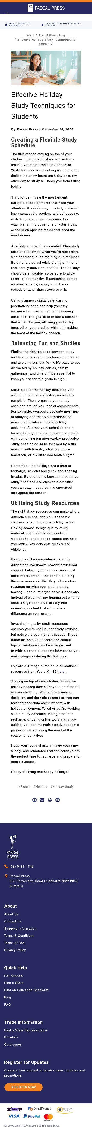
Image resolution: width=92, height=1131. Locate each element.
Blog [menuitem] (7, 997)
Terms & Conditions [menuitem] (19, 935)
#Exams (24, 786)
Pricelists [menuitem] (11, 1037)
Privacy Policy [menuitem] (15, 950)
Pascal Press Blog (51, 35)
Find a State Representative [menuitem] (26, 1030)
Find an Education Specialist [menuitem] (26, 990)
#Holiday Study (62, 786)
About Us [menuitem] (11, 914)
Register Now (23, 1087)
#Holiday (40, 786)
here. (62, 671)
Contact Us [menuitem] (12, 921)
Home (30, 35)
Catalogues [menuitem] (13, 1044)
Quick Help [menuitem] (15, 967)
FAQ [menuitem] (7, 1004)
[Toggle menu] (6, 14)
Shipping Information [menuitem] (20, 928)
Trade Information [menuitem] (23, 1022)
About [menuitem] (10, 906)
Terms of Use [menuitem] (14, 943)
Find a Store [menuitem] (14, 983)
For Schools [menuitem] (13, 976)
